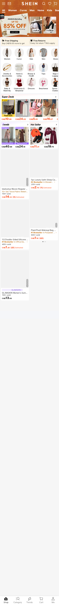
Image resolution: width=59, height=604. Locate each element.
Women (7, 59)
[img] (15, 185)
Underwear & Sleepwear (19, 90)
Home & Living (19, 75)
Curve (19, 59)
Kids (31, 59)
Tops (43, 74)
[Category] (3, 3)
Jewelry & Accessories (7, 75)
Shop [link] (6, 602)
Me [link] (53, 602)
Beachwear (43, 88)
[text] (36, 30)
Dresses (31, 88)
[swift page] (44, 260)
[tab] (3, 10)
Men (43, 59)
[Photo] (7, 52)
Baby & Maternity (7, 90)
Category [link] (17, 602)
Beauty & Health (31, 75)
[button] (55, 3)
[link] (9, 3)
